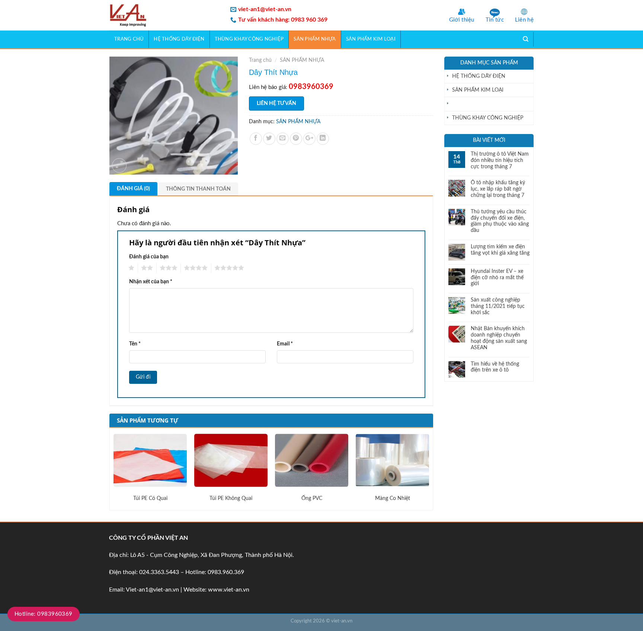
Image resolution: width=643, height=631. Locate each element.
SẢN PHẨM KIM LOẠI (371, 39)
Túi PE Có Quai (150, 498)
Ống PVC (311, 498)
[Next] (428, 468)
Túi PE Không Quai (230, 498)
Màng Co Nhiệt (392, 498)
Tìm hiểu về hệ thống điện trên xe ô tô (495, 367)
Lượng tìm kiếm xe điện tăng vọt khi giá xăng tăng (500, 250)
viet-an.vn (341, 621)
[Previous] (113, 468)
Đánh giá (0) (133, 188)
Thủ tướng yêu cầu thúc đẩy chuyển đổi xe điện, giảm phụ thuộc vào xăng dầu (500, 221)
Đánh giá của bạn (149, 256)
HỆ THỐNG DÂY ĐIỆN (179, 39)
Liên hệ (524, 20)
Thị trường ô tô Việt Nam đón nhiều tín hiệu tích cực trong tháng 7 (500, 160)
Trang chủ (129, 39)
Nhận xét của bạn (150, 281)
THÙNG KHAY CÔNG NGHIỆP (249, 39)
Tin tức (495, 20)
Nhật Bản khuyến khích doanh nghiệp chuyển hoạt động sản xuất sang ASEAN (499, 338)
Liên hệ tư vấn (276, 103)
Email (285, 344)
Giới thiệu (461, 20)
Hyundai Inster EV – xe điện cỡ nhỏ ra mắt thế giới (497, 278)
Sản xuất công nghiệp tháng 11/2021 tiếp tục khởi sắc (498, 306)
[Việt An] (164, 15)
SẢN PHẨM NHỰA (315, 39)
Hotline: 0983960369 (44, 614)
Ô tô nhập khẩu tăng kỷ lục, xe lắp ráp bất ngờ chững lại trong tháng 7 (498, 189)
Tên (135, 344)
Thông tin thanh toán (198, 189)
